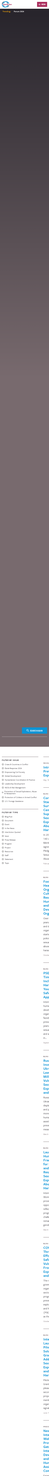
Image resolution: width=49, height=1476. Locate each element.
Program (8, 844)
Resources (9, 851)
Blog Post (8, 817)
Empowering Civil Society (15, 772)
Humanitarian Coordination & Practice (20, 780)
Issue (7, 836)
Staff (7, 855)
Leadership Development (15, 784)
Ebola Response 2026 (13, 768)
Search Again (36, 730)
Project (8, 848)
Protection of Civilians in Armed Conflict (21, 797)
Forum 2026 (19, 11)
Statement (9, 859)
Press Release (10, 840)
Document (9, 820)
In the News (9, 828)
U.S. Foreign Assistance (14, 801)
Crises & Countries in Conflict (16, 764)
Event (7, 824)
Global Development (13, 776)
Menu (43, 4)
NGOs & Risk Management (15, 788)
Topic (7, 863)
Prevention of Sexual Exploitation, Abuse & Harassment (20, 792)
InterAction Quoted (12, 832)
